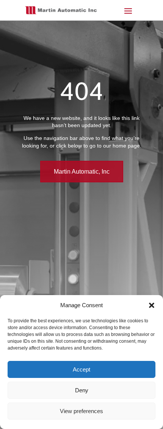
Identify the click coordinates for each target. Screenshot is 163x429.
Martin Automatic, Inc (82, 171)
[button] (151, 305)
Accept (81, 369)
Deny (81, 390)
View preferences (81, 411)
